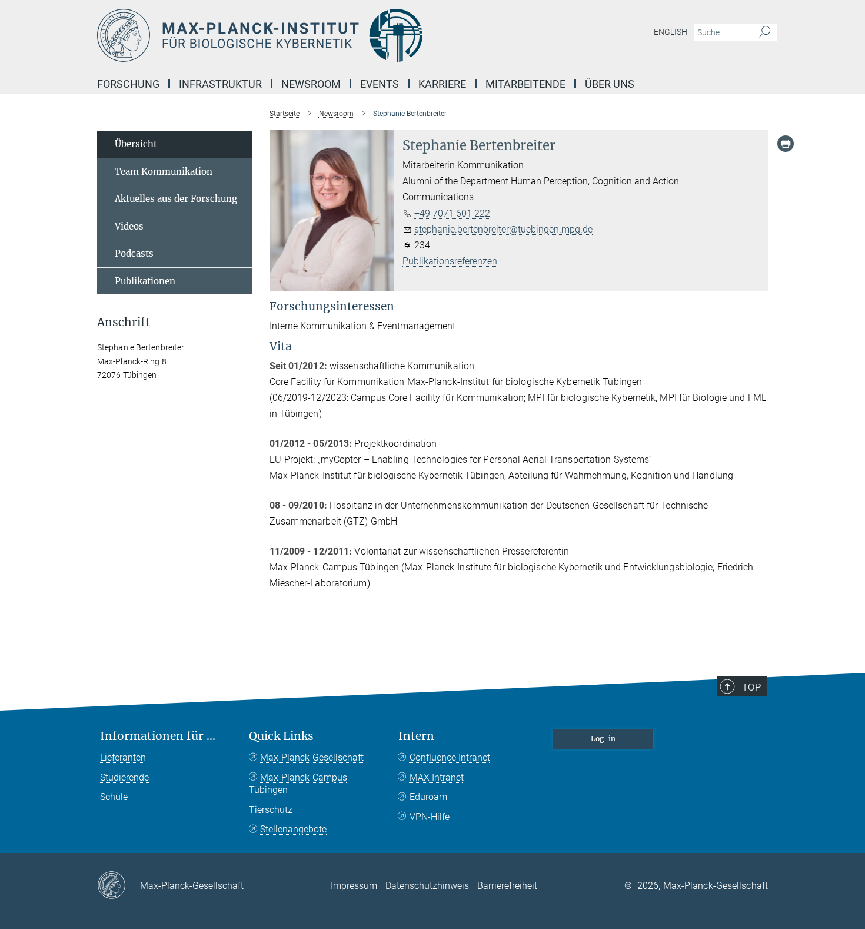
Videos (129, 226)
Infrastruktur (220, 83)
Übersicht (136, 144)
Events (379, 83)
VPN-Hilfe (430, 816)
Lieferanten (123, 757)
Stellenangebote (293, 829)
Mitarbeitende (525, 83)
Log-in (603, 738)
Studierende (124, 777)
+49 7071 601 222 (452, 213)
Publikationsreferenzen (449, 261)
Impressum (354, 885)
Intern (416, 736)
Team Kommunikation (163, 171)
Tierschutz (270, 809)
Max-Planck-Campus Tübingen (298, 784)
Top (751, 687)
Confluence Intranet (450, 757)
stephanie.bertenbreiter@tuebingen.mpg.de (503, 229)
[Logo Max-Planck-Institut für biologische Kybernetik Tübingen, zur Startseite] (317, 35)
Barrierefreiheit (507, 885)
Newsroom (311, 83)
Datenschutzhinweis (427, 885)
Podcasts (134, 253)
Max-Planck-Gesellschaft (312, 757)
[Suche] (765, 32)
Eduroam (428, 796)
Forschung (128, 83)
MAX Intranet (437, 777)
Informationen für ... (157, 736)
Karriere (442, 83)
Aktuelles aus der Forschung (176, 198)
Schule (114, 796)
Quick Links (281, 736)
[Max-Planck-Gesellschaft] (118, 886)
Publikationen (145, 281)
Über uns (609, 83)
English (670, 32)
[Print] (785, 143)
